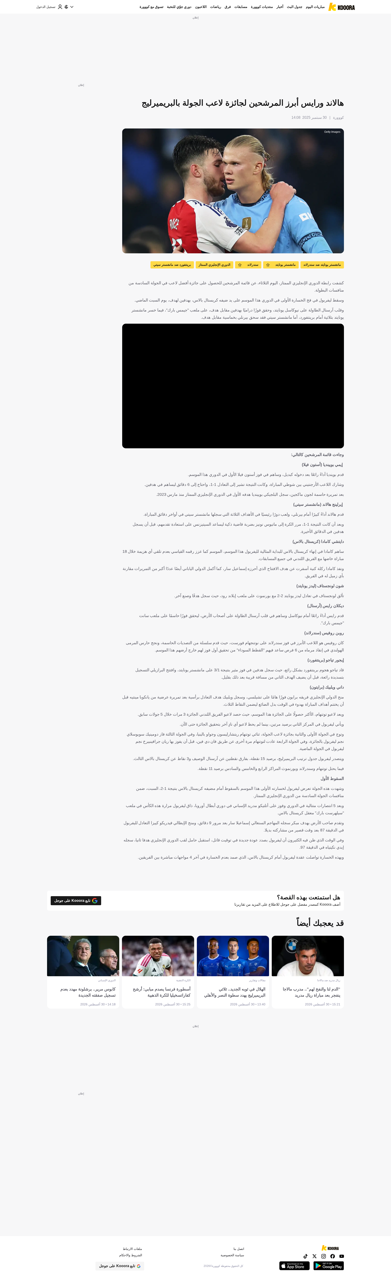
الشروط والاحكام (130, 1255)
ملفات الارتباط (132, 1249)
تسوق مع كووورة (151, 7)
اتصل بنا (239, 1249)
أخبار (280, 7)
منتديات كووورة (262, 7)
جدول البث (294, 7)
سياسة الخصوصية (232, 1255)
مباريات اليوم (315, 7)
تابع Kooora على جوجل (72, 900)
